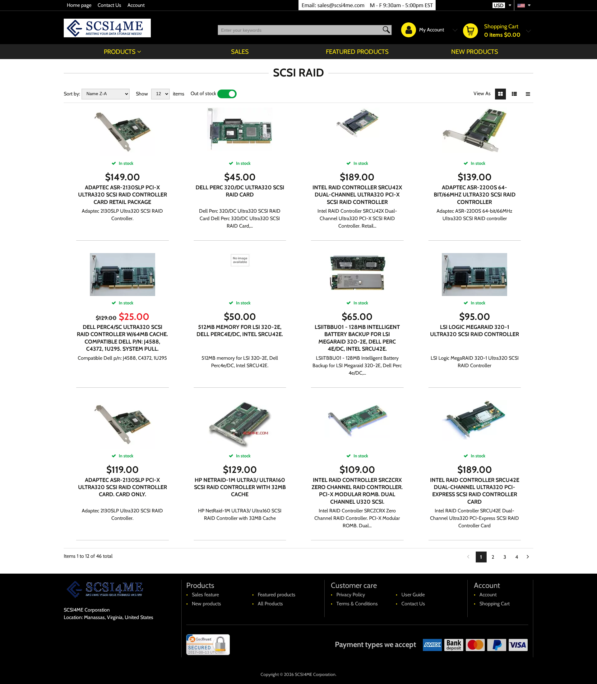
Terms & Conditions (357, 604)
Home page (79, 5)
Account (136, 5)
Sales (240, 51)
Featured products (357, 51)
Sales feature (205, 595)
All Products (270, 604)
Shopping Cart (494, 604)
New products (474, 51)
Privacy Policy (350, 595)
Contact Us (109, 5)
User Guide (413, 595)
